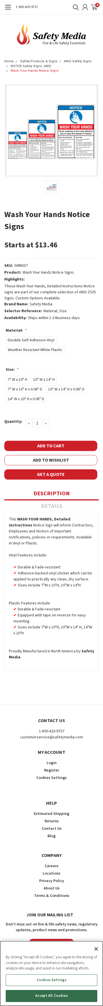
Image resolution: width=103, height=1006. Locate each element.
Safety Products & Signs (39, 61)
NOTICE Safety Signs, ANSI (31, 66)
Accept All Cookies (51, 995)
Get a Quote (51, 474)
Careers (51, 866)
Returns (52, 821)
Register (51, 770)
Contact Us (52, 828)
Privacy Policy (51, 881)
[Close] (96, 949)
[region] (51, 973)
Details (51, 506)
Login (52, 763)
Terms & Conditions (51, 896)
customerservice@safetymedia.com (51, 737)
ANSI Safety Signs (78, 61)
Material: (16, 330)
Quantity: (13, 421)
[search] (74, 7)
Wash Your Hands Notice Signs (35, 71)
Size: (12, 369)
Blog (51, 836)
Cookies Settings (51, 980)
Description (51, 494)
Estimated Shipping (51, 814)
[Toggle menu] (8, 10)
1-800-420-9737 (27, 7)
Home (9, 61)
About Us (51, 888)
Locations (51, 873)
